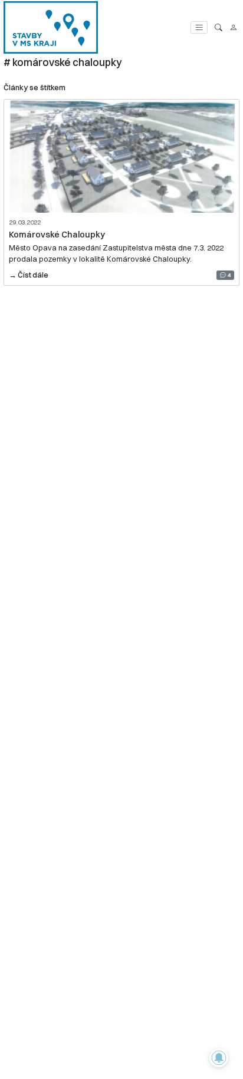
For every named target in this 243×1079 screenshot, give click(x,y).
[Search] (218, 27)
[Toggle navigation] (199, 27)
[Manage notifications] (218, 1057)
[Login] (233, 27)
